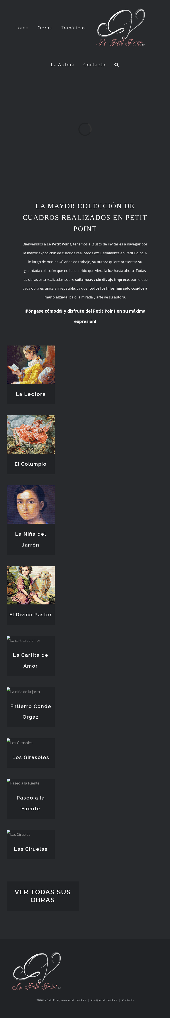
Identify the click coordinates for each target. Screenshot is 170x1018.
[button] (116, 64)
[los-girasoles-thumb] (20, 742)
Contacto (128, 1000)
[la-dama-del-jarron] (31, 489)
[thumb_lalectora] (31, 350)
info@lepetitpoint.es (104, 1000)
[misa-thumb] (23, 691)
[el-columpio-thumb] (31, 419)
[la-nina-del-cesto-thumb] (18, 834)
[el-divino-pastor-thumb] (31, 570)
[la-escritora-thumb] (23, 640)
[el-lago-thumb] (23, 783)
